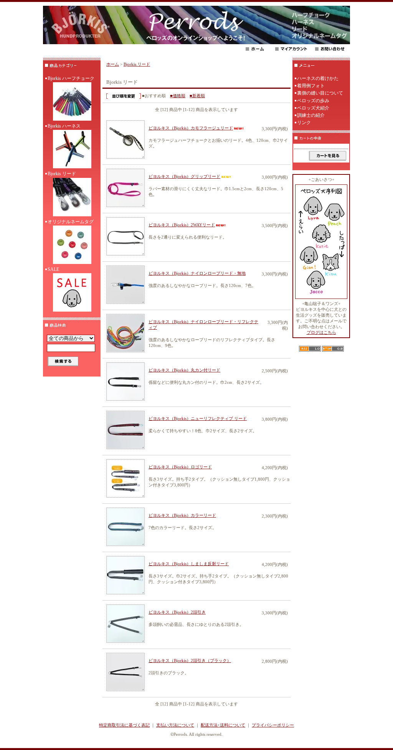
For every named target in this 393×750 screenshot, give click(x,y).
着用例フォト (311, 85)
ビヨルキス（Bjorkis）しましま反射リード (189, 563)
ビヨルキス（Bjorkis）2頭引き (177, 612)
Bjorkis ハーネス (64, 126)
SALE (53, 269)
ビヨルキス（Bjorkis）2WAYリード (182, 224)
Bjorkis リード (62, 173)
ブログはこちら (321, 332)
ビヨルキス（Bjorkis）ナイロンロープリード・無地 (197, 273)
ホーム (112, 64)
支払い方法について (175, 725)
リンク (304, 122)
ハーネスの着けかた (318, 78)
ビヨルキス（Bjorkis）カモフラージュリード (191, 128)
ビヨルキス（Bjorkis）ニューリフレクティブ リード (198, 418)
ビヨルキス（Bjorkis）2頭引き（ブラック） (190, 660)
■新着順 (197, 95)
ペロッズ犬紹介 (313, 108)
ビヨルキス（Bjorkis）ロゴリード (180, 467)
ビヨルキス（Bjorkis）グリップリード (184, 176)
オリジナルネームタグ (71, 221)
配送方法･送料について (223, 725)
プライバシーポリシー (273, 725)
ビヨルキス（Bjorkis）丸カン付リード (184, 370)
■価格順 (177, 95)
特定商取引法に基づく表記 (124, 725)
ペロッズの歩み (313, 100)
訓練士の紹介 (311, 115)
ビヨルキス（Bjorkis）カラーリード (182, 515)
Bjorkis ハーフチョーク (71, 78)
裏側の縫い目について (320, 93)
